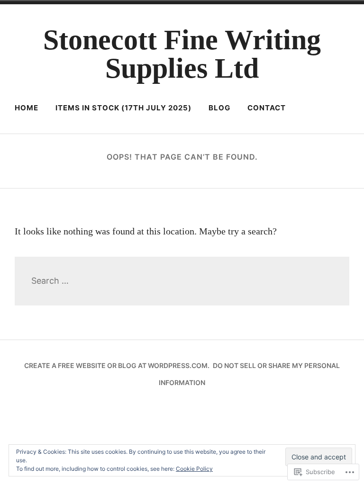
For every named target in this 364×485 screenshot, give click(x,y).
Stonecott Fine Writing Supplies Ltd (182, 54)
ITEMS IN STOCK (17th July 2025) (123, 107)
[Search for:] (182, 281)
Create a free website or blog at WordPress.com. (116, 365)
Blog (219, 107)
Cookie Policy (194, 468)
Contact (266, 107)
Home (26, 107)
